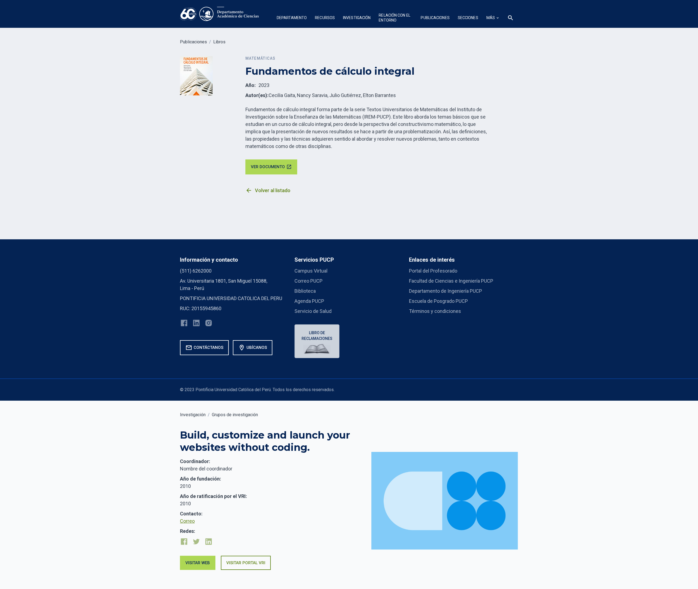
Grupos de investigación (235, 414)
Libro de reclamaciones (317, 336)
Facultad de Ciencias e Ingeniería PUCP (451, 281)
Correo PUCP (308, 281)
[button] (292, 18)
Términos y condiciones (435, 311)
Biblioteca (305, 291)
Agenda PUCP (309, 301)
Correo (187, 521)
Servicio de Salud (313, 311)
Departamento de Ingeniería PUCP (445, 291)
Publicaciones (193, 41)
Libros (219, 41)
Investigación (193, 414)
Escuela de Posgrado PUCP (438, 301)
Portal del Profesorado (433, 271)
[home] (219, 14)
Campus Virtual (310, 271)
